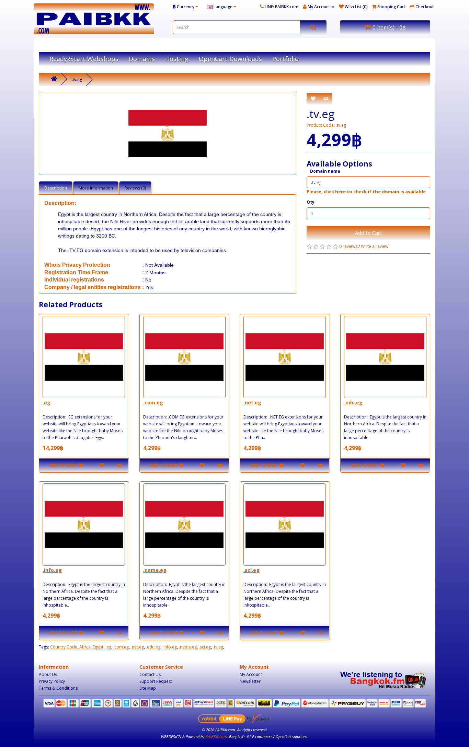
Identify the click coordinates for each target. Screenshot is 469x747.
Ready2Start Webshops (83, 59)
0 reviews (348, 246)
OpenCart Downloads (230, 59)
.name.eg (155, 570)
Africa (85, 647)
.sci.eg (251, 570)
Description (55, 188)
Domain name (325, 171)
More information (96, 188)
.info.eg (52, 570)
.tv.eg (77, 79)
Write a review (374, 246)
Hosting (176, 59)
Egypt (98, 647)
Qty (310, 202)
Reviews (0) (135, 188)
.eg (46, 402)
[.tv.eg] (167, 133)
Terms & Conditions (58, 688)
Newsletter (250, 681)
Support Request (155, 681)
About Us (48, 674)
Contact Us (150, 674)
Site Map (147, 688)
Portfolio (285, 59)
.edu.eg (353, 402)
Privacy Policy (52, 681)
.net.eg (252, 402)
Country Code (63, 647)
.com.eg (153, 402)
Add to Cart (368, 232)
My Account (251, 674)
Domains (142, 59)
